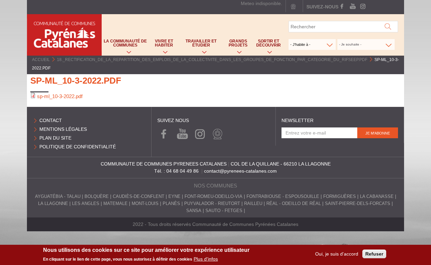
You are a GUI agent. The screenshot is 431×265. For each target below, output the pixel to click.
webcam (293, 6)
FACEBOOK (342, 6)
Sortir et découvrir (267, 45)
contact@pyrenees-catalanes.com (240, 171)
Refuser (374, 254)
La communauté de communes (124, 45)
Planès (171, 203)
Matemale (115, 203)
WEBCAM (216, 134)
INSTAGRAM (362, 6)
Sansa (193, 210)
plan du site (55, 138)
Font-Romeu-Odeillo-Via (213, 196)
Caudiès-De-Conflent (138, 196)
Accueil (41, 59)
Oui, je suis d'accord (336, 254)
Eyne (174, 196)
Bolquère (97, 196)
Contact (50, 120)
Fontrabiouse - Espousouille (282, 196)
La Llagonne (53, 203)
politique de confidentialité (77, 146)
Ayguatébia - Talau (57, 196)
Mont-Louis (145, 203)
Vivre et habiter (161, 45)
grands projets (235, 45)
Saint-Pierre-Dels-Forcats (357, 203)
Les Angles (85, 203)
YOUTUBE (352, 6)
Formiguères (339, 196)
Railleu (253, 203)
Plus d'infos (206, 259)
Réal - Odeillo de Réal (293, 203)
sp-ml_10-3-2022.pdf (59, 96)
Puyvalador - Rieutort (212, 203)
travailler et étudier (198, 45)
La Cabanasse (377, 196)
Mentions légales (63, 129)
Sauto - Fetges (223, 210)
